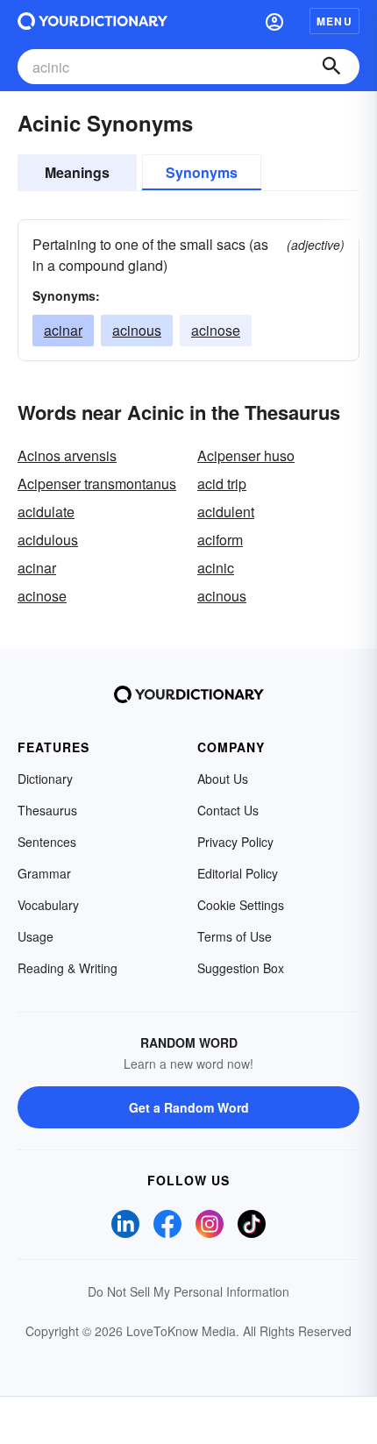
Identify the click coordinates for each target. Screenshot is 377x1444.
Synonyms (202, 172)
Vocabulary (48, 905)
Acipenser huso (246, 455)
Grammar (44, 873)
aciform (220, 540)
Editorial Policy (237, 873)
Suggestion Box (240, 968)
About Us (222, 778)
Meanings (77, 172)
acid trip (221, 483)
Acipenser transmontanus (97, 483)
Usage (35, 936)
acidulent (225, 511)
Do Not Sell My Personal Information (188, 1291)
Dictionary (45, 778)
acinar (63, 330)
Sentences (47, 841)
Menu (334, 21)
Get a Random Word (189, 1107)
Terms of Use (234, 936)
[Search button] (331, 66)
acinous (136, 330)
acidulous (48, 540)
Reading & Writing (67, 968)
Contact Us (228, 810)
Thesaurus (47, 810)
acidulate (46, 511)
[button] (274, 21)
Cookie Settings (240, 905)
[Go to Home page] (92, 21)
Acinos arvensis (67, 455)
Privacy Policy (235, 841)
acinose (215, 330)
